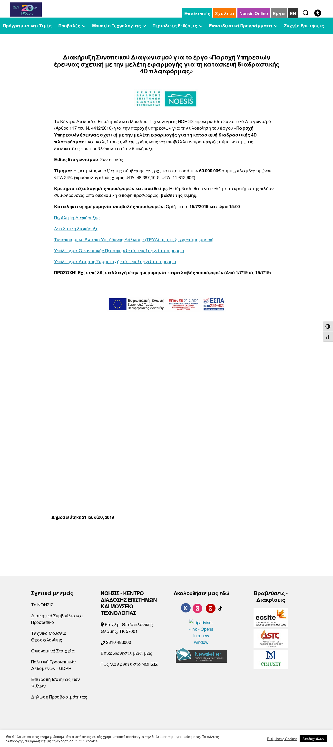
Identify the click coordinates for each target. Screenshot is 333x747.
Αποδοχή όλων (313, 738)
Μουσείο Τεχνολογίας (116, 26)
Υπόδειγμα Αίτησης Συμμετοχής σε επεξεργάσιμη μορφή (115, 261)
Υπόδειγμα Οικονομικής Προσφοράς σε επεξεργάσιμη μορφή (119, 250)
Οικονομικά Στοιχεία (53, 650)
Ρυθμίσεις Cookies (282, 739)
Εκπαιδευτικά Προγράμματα (240, 26)
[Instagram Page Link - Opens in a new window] (197, 607)
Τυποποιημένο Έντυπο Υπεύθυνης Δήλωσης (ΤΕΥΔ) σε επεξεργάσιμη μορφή (133, 239)
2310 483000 (118, 642)
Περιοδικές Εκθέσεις (175, 26)
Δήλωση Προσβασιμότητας (59, 696)
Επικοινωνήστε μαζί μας (126, 653)
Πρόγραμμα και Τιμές (27, 26)
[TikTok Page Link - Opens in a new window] (220, 607)
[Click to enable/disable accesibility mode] (317, 13)
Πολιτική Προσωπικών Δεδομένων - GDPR (53, 664)
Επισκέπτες (197, 13)
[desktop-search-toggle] (305, 11)
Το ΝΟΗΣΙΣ (42, 604)
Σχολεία (224, 13)
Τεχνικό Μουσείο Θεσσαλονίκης (48, 636)
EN (293, 13)
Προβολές (69, 26)
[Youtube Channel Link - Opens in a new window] (210, 607)
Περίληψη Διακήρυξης (77, 217)
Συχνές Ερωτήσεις (304, 26)
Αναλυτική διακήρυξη (76, 228)
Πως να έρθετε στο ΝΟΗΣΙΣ (129, 664)
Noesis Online (253, 13)
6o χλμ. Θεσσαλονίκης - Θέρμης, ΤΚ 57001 (128, 627)
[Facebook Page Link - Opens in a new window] (186, 607)
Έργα (279, 13)
